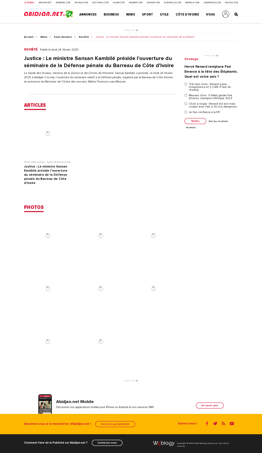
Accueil (29, 37)
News (130, 14)
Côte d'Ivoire (187, 14)
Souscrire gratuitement (115, 424)
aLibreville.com (172, 3)
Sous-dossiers (63, 37)
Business (111, 14)
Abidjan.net (45, 3)
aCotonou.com (100, 3)
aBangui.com (192, 3)
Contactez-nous (107, 442)
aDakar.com (153, 3)
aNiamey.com (136, 3)
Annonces (88, 14)
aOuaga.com (81, 3)
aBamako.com (63, 3)
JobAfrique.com (212, 3)
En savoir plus (210, 405)
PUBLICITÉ (130, 30)
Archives (191, 128)
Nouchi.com (231, 3)
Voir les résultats (218, 121)
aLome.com (119, 3)
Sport (147, 14)
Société (84, 37)
